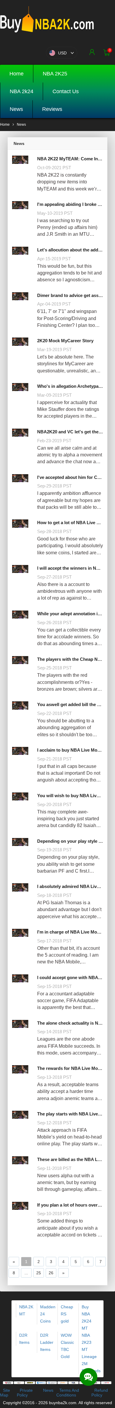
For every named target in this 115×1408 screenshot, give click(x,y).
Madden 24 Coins (47, 1313)
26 (51, 1272)
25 (38, 1272)
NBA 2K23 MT (86, 1342)
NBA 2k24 (21, 91)
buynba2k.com (62, 1402)
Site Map (5, 1392)
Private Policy (25, 1392)
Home (16, 74)
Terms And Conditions (67, 1392)
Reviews (52, 109)
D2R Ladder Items (46, 1342)
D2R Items (24, 1339)
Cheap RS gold (67, 1313)
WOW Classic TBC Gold (67, 1346)
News (16, 109)
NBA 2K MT (26, 1310)
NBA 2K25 (55, 74)
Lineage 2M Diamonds (91, 1363)
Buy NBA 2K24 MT (86, 1317)
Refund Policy (99, 1392)
